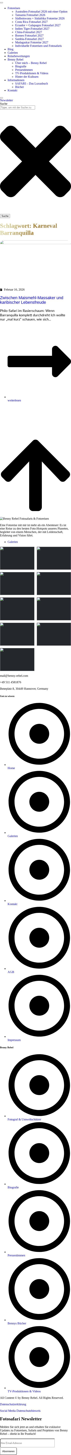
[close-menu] (1, 97)
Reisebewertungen (19, 56)
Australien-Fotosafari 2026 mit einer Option (41, 11)
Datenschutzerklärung (13, 1404)
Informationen (16, 80)
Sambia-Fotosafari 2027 (29, 39)
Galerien (13, 52)
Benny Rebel (15, 59)
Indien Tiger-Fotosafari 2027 (32, 28)
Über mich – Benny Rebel (31, 63)
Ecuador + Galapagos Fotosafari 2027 (38, 25)
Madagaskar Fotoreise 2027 (31, 42)
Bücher (19, 87)
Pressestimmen (24, 69)
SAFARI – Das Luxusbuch (31, 83)
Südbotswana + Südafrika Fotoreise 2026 (40, 18)
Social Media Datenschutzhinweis (20, 1410)
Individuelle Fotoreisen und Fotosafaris (38, 45)
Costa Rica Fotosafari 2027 (31, 21)
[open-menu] (1, 2)
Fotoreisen (14, 8)
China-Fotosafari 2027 (28, 32)
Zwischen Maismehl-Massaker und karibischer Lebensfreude (31, 300)
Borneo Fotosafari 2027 (29, 35)
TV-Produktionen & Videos (31, 73)
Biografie (20, 66)
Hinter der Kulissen (26, 76)
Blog (10, 49)
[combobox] (17, 107)
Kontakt (12, 90)
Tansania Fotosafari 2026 (30, 15)
